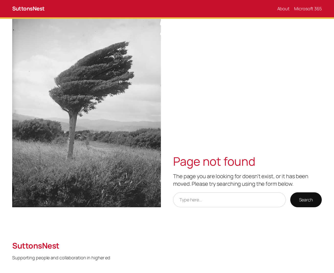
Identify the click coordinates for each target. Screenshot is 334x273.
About (283, 8)
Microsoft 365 (308, 8)
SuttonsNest (28, 8)
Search (306, 200)
